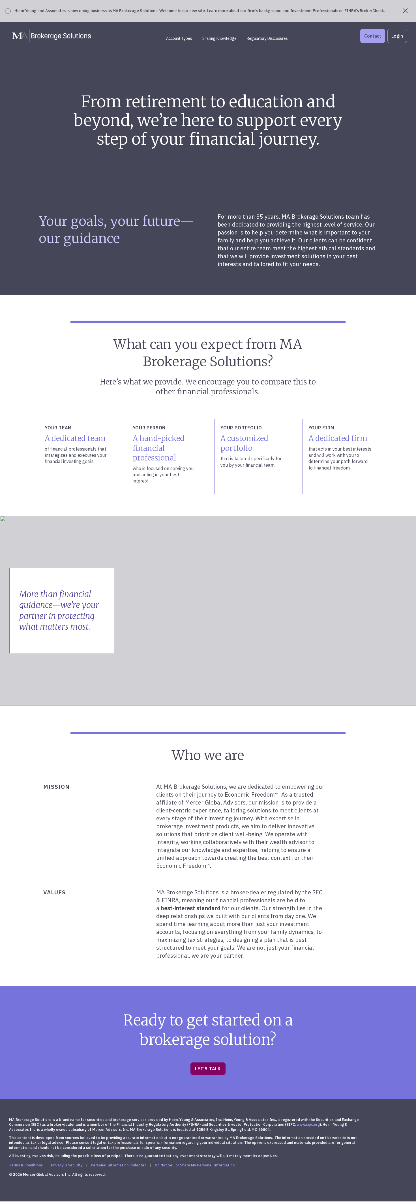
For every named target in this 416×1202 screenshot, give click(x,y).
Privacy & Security (67, 1165)
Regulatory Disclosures (267, 38)
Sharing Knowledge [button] (219, 38)
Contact (372, 36)
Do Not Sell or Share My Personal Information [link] (195, 1165)
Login (397, 36)
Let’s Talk (208, 1068)
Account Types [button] (179, 38)
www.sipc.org (308, 1124)
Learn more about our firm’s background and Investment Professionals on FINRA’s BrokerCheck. (296, 10)
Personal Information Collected (119, 1165)
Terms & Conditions (26, 1165)
